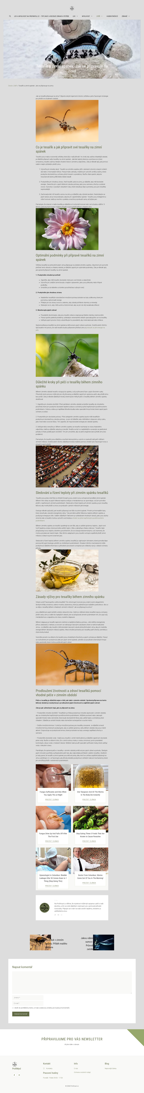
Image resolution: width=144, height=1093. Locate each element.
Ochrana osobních (80, 1072)
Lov (74, 16)
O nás (76, 1068)
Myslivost (86, 16)
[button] (10, 16)
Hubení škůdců (112, 16)
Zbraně (124, 16)
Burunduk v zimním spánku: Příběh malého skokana (56, 943)
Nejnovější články (110, 1068)
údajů (89, 1072)
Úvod (10, 86)
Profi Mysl (81, 76)
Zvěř (98, 16)
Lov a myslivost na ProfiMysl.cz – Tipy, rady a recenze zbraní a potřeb (41, 16)
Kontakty (49, 1068)
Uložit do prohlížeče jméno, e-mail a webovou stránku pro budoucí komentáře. (42, 1008)
